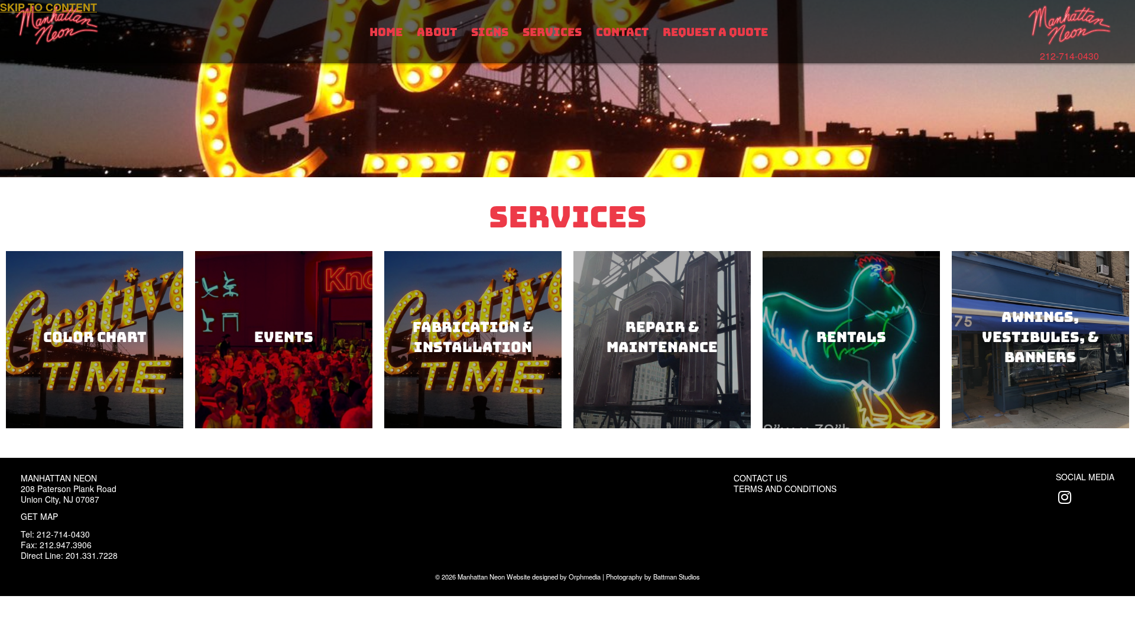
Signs (489, 32)
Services (552, 32)
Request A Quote (715, 32)
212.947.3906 (66, 545)
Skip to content (48, 7)
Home (386, 32)
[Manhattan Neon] (1069, 25)
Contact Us (760, 478)
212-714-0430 (1069, 56)
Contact (622, 32)
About (437, 32)
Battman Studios (676, 576)
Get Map (39, 516)
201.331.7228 (92, 555)
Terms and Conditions (785, 488)
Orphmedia (585, 576)
